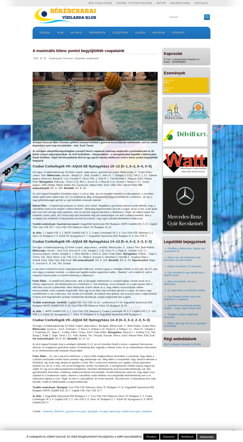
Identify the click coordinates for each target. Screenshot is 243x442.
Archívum (158, 32)
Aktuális (76, 32)
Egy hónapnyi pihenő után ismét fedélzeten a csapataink (182, 298)
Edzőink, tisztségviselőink (134, 3)
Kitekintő (178, 32)
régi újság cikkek (100, 3)
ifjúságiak (93, 411)
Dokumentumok (180, 3)
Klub (60, 32)
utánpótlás (147, 411)
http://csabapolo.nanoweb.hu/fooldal (182, 344)
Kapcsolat (201, 3)
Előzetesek (120, 32)
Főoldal (45, 32)
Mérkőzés (59, 411)
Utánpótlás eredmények (87, 58)
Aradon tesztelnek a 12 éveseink (184, 266)
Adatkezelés (207, 436)
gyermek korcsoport (76, 411)
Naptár (161, 3)
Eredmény (48, 411)
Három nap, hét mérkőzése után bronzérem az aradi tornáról (182, 258)
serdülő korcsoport (130, 411)
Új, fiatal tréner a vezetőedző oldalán (186, 290)
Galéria (140, 32)
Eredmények (97, 32)
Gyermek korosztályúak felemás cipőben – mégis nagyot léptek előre (182, 307)
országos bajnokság (109, 411)
